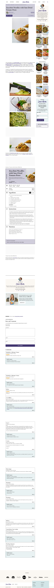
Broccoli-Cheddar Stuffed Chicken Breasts (39, 47)
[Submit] (37, 126)
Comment (7, 327)
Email (7, 341)
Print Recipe (33, 189)
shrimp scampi (9, 65)
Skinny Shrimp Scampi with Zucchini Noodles (14, 63)
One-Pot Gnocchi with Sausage (45, 34)
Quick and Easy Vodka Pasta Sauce (45, 59)
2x (31, 192)
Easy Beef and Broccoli (39, 72)
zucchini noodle (16, 62)
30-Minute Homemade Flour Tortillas (39, 96)
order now (22, 302)
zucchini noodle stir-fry (16, 65)
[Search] (47, 2)
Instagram (7, 155)
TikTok (33, 584)
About (13, 584)
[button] (9, 182)
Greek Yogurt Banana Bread (45, 84)
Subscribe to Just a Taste (14, 153)
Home (25, 2)
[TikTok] (22, 290)
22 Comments (31, 15)
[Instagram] (18, 290)
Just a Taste (15, 257)
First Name (39, 112)
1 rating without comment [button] (19, 316)
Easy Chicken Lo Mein (39, 58)
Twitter (27, 154)
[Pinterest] (17, 290)
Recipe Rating (8, 324)
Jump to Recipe (9, 15)
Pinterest (30, 154)
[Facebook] (20, 290)
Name (7, 337)
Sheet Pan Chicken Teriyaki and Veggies (39, 35)
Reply (33, 380)
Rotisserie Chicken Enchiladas (45, 47)
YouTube (42, 584)
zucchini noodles (11, 72)
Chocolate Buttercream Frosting (45, 73)
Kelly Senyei (11, 12)
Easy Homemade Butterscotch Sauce (45, 96)
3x (33, 192)
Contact (16, 584)
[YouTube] (23, 290)
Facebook (23, 154)
